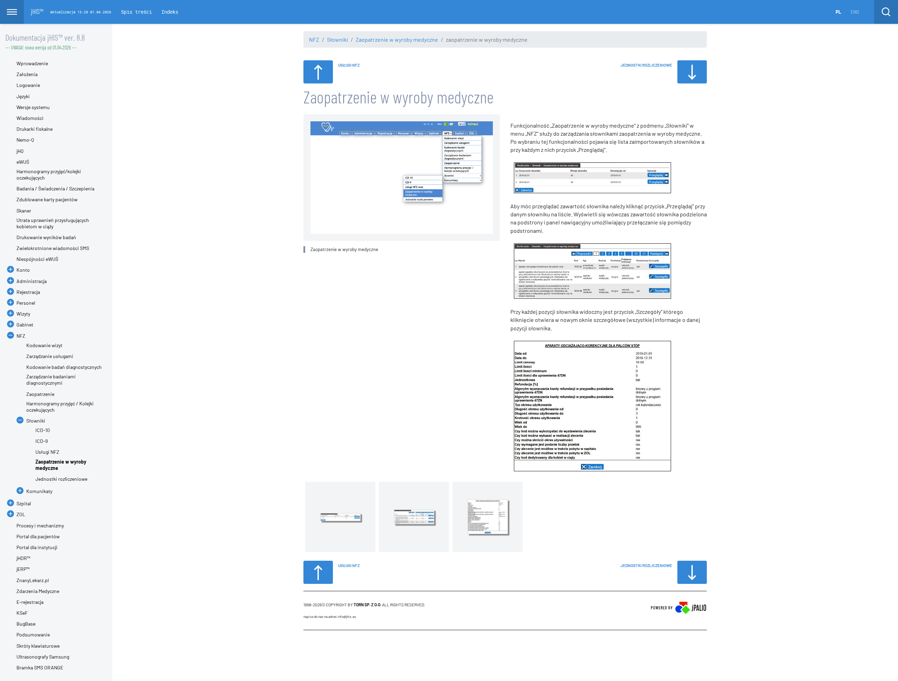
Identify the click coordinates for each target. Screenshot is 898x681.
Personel (25, 303)
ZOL (20, 514)
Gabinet (24, 325)
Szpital (23, 503)
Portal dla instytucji (37, 547)
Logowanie (28, 85)
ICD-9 (41, 441)
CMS (307, 643)
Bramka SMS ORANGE (39, 667)
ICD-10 (42, 430)
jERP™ (22, 569)
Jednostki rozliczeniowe (61, 479)
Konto (23, 270)
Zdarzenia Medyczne (37, 591)
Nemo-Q (25, 140)
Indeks (169, 11)
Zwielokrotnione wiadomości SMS (52, 248)
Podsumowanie (33, 635)
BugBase (25, 624)
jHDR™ (23, 558)
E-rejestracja (29, 602)
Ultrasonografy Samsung (42, 657)
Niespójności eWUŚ (37, 259)
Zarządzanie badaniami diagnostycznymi (51, 379)
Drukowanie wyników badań (46, 237)
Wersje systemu (33, 107)
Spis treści (136, 11)
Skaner (23, 211)
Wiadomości (29, 118)
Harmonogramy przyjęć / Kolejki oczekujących (60, 406)
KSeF (22, 613)
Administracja (31, 281)
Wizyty (23, 314)
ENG (855, 11)
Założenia (27, 74)
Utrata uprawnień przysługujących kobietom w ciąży (52, 223)
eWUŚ (22, 162)
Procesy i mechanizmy (40, 525)
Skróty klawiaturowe (38, 646)
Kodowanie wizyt (44, 345)
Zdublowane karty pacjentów (47, 199)
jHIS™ (37, 11)
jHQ (20, 151)
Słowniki (337, 39)
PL (838, 11)
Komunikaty (39, 491)
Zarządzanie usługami (49, 356)
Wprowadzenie (32, 63)
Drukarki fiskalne (34, 129)
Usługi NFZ (47, 452)
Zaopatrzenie (40, 394)
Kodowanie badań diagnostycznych (64, 367)
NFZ (314, 39)
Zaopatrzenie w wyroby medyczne (397, 39)
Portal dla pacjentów (38, 536)
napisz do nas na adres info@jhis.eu (329, 616)
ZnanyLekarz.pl (32, 580)
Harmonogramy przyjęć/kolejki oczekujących (48, 174)
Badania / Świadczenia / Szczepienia (55, 188)
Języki (23, 96)
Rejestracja (28, 292)
